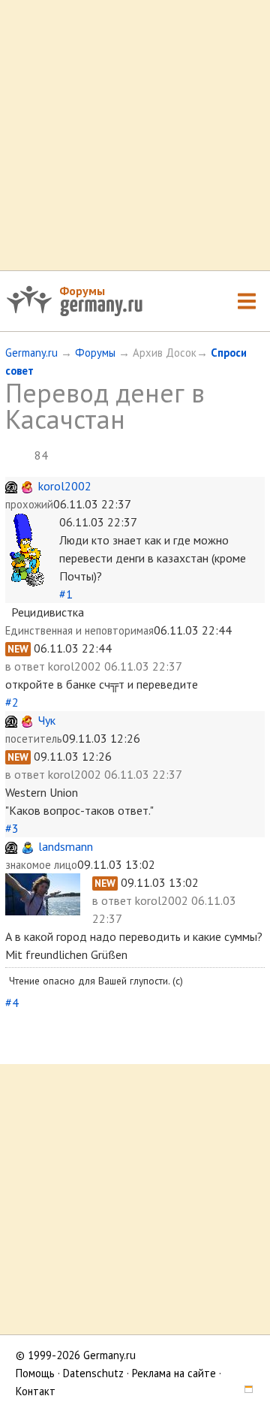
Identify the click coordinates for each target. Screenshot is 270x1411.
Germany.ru (31, 352)
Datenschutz (93, 1373)
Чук (47, 720)
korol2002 (65, 485)
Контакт (36, 1391)
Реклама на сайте (174, 1373)
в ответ (26, 666)
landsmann (65, 846)
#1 (66, 593)
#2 (12, 702)
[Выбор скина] (243, 1391)
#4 (12, 1002)
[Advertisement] (135, 135)
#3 (12, 828)
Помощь (35, 1373)
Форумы (82, 290)
